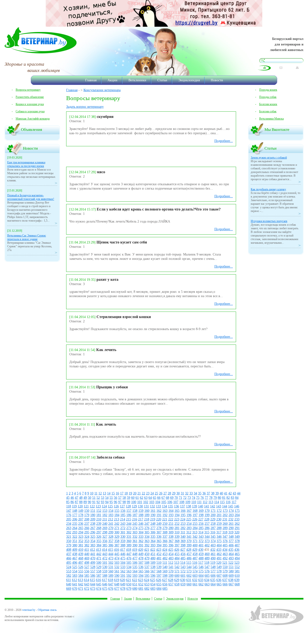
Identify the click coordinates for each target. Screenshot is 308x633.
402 (207, 545)
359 (122, 541)
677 (116, 588)
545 (195, 567)
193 (170, 515)
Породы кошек (268, 89)
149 (80, 510)
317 (218, 532)
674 (98, 588)
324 (86, 536)
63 (146, 497)
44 (238, 493)
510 (158, 562)
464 (231, 554)
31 (182, 493)
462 (219, 554)
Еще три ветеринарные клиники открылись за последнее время (26, 164)
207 (80, 519)
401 (201, 545)
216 (134, 519)
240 (104, 523)
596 (152, 575)
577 (213, 571)
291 (237, 528)
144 (224, 506)
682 (146, 588)
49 (85, 497)
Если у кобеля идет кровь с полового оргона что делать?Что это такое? (159, 209)
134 (164, 506)
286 (207, 528)
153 (104, 510)
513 (176, 562)
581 (237, 571)
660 (189, 584)
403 (213, 545)
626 (158, 580)
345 (213, 536)
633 (200, 580)
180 (92, 515)
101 (139, 502)
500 (98, 562)
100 (133, 502)
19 (130, 493)
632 (194, 580)
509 (152, 562)
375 (219, 541)
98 (124, 502)
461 (213, 554)
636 (218, 580)
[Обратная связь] (281, 68)
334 (146, 536)
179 (86, 515)
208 (86, 519)
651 (134, 584)
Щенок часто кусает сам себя (121, 242)
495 (68, 562)
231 (224, 519)
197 (195, 515)
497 (80, 562)
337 (164, 536)
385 (104, 545)
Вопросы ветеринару (28, 89)
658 (177, 584)
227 (200, 519)
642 (80, 584)
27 (165, 493)
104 (157, 502)
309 (170, 532)
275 (140, 528)
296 (92, 532)
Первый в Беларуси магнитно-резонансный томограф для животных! (30, 197)
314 (200, 532)
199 (207, 515)
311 (182, 532)
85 (68, 502)
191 (158, 515)
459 (201, 554)
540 (164, 567)
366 (164, 541)
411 (86, 549)
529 (98, 567)
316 (212, 532)
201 (219, 515)
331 (128, 536)
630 (182, 580)
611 (68, 580)
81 (223, 497)
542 (177, 567)
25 (156, 493)
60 (133, 497)
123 (98, 506)
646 (104, 584)
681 (140, 588)
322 (74, 536)
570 (170, 571)
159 (140, 510)
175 (237, 510)
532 (116, 567)
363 (146, 541)
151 (92, 510)
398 (183, 545)
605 (207, 575)
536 (140, 567)
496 (74, 562)
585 (86, 575)
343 (201, 536)
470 (92, 558)
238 (92, 523)
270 (110, 528)
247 (146, 523)
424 (164, 549)
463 (225, 554)
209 (92, 519)
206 (74, 519)
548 (213, 567)
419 (134, 549)
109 (187, 502)
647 (110, 584)
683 (152, 588)
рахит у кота (107, 279)
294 (80, 532)
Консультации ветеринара (102, 90)
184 (116, 515)
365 (158, 541)
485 (183, 558)
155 (116, 510)
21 (139, 493)
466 (68, 558)
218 (146, 519)
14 (108, 493)
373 (207, 541)
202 (225, 515)
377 (231, 541)
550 (225, 567)
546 (201, 567)
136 (176, 506)
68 (167, 497)
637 (224, 580)
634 (206, 580)
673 (92, 588)
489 (207, 558)
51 (94, 497)
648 (116, 584)
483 (170, 558)
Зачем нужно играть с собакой (269, 157)
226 (194, 519)
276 (146, 528)
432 (212, 549)
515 (188, 562)
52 (98, 497)
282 (183, 528)
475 (122, 558)
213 (116, 519)
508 (146, 562)
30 (178, 493)
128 (128, 506)
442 (98, 554)
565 (140, 571)
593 (134, 575)
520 (218, 562)
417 (122, 549)
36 (204, 493)
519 (212, 562)
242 (116, 523)
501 (104, 562)
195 (183, 515)
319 (230, 532)
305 (146, 532)
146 (236, 506)
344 (207, 536)
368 (177, 541)
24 (152, 493)
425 (170, 549)
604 (201, 575)
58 (124, 497)
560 (110, 571)
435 (230, 549)
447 (128, 554)
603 (195, 575)
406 (231, 545)
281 (177, 528)
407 (237, 545)
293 (74, 532)
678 (122, 588)
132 (152, 506)
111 (199, 502)
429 (194, 549)
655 (158, 584)
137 (182, 506)
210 (98, 519)
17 (121, 493)
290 (231, 528)
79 (215, 497)
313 (194, 532)
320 (236, 532)
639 (236, 580)
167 (189, 510)
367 (170, 541)
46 (72, 497)
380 (74, 545)
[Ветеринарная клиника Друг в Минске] (154, 25)
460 (207, 554)
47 (76, 497)
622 (134, 580)
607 (219, 575)
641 (74, 584)
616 (98, 580)
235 (74, 523)
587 (98, 575)
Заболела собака (110, 457)
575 (201, 571)
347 (225, 536)
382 (86, 545)
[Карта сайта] (297, 68)
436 (236, 549)
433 (218, 549)
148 (74, 510)
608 (225, 575)
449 (140, 554)
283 (189, 528)
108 (181, 502)
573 (189, 571)
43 (234, 493)
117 (233, 502)
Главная (90, 80)
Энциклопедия (189, 80)
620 (122, 580)
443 (104, 554)
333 (140, 536)
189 (146, 515)
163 (164, 510)
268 (98, 528)
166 (183, 510)
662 (201, 584)
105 (163, 502)
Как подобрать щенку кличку (268, 189)
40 (221, 493)
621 (128, 580)
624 (146, 580)
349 (237, 536)
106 (169, 502)
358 (116, 541)
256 (201, 523)
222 (170, 519)
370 (189, 541)
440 (86, 554)
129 (134, 506)
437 (68, 554)
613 (80, 580)
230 (218, 519)
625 (152, 580)
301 (122, 532)
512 (170, 562)
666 (225, 584)
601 (183, 575)
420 (140, 549)
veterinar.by (28, 610)
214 (122, 519)
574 (195, 571)
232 (230, 519)
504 (122, 562)
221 (164, 519)
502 (110, 562)
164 (170, 510)
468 (80, 558)
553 (68, 571)
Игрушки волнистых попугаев (269, 221)
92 (98, 502)
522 (230, 562)
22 (143, 493)
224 (182, 519)
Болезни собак (267, 111)
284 (195, 528)
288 (219, 528)
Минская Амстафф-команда (33, 118)
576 (207, 571)
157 (128, 510)
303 (134, 532)
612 (74, 580)
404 (219, 545)
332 (134, 536)
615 (92, 580)
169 (201, 510)
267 (92, 528)
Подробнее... (223, 141)
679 (128, 588)
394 (158, 545)
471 (98, 558)
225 (188, 519)
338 (170, 536)
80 (219, 497)
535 (134, 567)
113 (210, 502)
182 (104, 515)
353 (86, 541)
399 (189, 545)
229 (212, 519)
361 (134, 541)
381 (80, 545)
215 (128, 519)
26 (160, 493)
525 (74, 567)
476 (128, 558)
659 (183, 584)
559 (104, 571)
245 (134, 523)
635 (212, 580)
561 (116, 571)
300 (116, 532)
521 (224, 562)
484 (177, 558)
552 (237, 567)
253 (183, 523)
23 (147, 493)
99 (128, 502)
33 (191, 493)
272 (122, 528)
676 (110, 588)
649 (122, 584)
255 (195, 523)
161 (152, 510)
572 (183, 571)
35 (199, 493)
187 (134, 515)
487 (195, 558)
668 (237, 584)
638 (230, 580)
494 (237, 558)
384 (98, 545)
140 (200, 506)
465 (237, 554)
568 (158, 571)
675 (104, 588)
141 (206, 506)
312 (188, 532)
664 (213, 584)
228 (206, 519)
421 (146, 549)
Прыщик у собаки (112, 387)
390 (134, 545)
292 (68, 532)
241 (110, 523)
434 (224, 549)
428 (188, 549)
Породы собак (267, 97)
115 (222, 502)
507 (140, 562)
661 (195, 584)
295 (86, 532)
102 (145, 502)
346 (219, 536)
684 (158, 588)
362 (140, 541)
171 (213, 510)
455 (177, 554)
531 (110, 567)
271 (116, 528)
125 (110, 506)
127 (122, 506)
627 (164, 580)
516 (194, 562)
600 (177, 575)
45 (68, 497)
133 (158, 506)
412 (92, 549)
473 (110, 558)
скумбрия (105, 116)
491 (219, 558)
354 (92, 541)
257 (207, 523)
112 (205, 502)
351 (74, 541)
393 (152, 545)
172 (219, 510)
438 (74, 554)
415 (110, 549)
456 (183, 554)
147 (68, 510)
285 (201, 528)
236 (80, 523)
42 (230, 493)
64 (150, 497)
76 (202, 497)
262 (237, 523)
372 (201, 541)
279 (164, 528)
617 (104, 580)
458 (195, 554)
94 (107, 502)
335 (152, 536)
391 (140, 545)
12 (100, 493)
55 (111, 497)
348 (231, 536)
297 (98, 532)
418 (128, 549)
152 (98, 510)
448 (134, 554)
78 (210, 497)
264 (74, 528)
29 (173, 493)
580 (231, 571)
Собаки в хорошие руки (30, 111)
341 (189, 536)
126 (116, 506)
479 (146, 558)
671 (80, 588)
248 (152, 523)
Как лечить (106, 349)
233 (236, 519)
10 (91, 493)
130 (140, 506)
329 (116, 536)
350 (68, 541)
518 (206, 562)
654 (152, 584)
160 (146, 510)
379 (68, 545)
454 (170, 554)
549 (219, 567)
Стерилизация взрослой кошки (123, 316)
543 (183, 567)
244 (128, 523)
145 (230, 506)
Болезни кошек (268, 104)
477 (134, 558)
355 (98, 541)
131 (146, 506)
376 (225, 541)
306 (152, 532)
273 (128, 528)
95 (111, 502)
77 (206, 497)
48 (81, 497)
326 (98, 536)
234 (68, 523)
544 (189, 567)
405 (225, 545)
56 (115, 497)
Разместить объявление (30, 97)
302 (128, 532)
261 (231, 523)
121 (86, 506)
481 (158, 558)
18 (126, 493)
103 (151, 502)
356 (104, 541)
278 (158, 528)
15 (113, 493)
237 (86, 523)
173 (225, 510)
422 (152, 549)
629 (176, 580)
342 (195, 536)
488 (201, 558)
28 (169, 493)
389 (128, 545)
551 (231, 567)
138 (188, 506)
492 (225, 558)
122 (92, 506)
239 (98, 523)
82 (228, 497)
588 (104, 575)
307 (158, 532)
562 (122, 571)
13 (104, 493)
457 (189, 554)
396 (170, 545)
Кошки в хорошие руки (30, 104)
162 (158, 510)
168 (195, 510)
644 (92, 584)
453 (164, 554)
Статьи (162, 80)
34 (195, 493)
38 (212, 493)
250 (164, 523)
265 (80, 528)
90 (89, 502)
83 (232, 497)
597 (158, 575)
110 (193, 502)
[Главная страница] (264, 68)
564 (134, 571)
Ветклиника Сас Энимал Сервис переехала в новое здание (26, 237)
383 (92, 545)
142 (212, 506)
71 (180, 497)
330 (122, 536)
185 (122, 515)
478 (140, 558)
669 (68, 588)
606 (213, 575)
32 (186, 493)
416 (116, 549)
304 (140, 532)
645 (98, 584)
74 (193, 497)
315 (206, 532)
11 (95, 493)
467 (74, 558)
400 (195, 545)
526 (80, 567)
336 (158, 536)
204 (237, 515)
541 (170, 567)
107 (175, 502)
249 (158, 523)
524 (68, 567)
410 (80, 549)
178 (80, 515)
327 (104, 536)
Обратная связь (47, 610)
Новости (217, 80)
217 (140, 519)
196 (189, 515)
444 (110, 554)
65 (154, 497)
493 (231, 558)
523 (236, 562)
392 (146, 545)
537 (146, 567)
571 (177, 571)
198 (201, 515)
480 (152, 558)
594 (140, 575)
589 (110, 575)
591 (122, 575)
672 (86, 588)
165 (177, 510)
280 (170, 528)
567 (152, 571)
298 (104, 532)
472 (104, 558)
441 (92, 554)
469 (86, 558)
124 (104, 506)
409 (74, 549)
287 (213, 528)
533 (122, 567)
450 (146, 554)
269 (104, 528)
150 (86, 510)
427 (182, 549)
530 (104, 567)
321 (68, 536)
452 (158, 554)
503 (116, 562)
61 (137, 497)
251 (170, 523)
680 (134, 588)
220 (158, 519)
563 (128, 571)
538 (152, 567)
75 (197, 497)
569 (164, 571)
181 (98, 515)
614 (86, 580)
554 (74, 571)
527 (86, 567)
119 (74, 506)
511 (164, 562)
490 (213, 558)
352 (80, 541)
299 (110, 532)
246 (140, 523)
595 (146, 575)
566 (146, 571)
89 (85, 502)
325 (92, 536)
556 (86, 571)
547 (207, 567)
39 (217, 493)
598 (164, 575)
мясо (101, 172)
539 (158, 567)
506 (134, 562)
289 (225, 528)
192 (164, 515)
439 (80, 554)
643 (86, 584)
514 (182, 562)
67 (163, 497)
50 (89, 497)
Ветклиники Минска (271, 118)
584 (80, 575)
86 (72, 502)
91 (94, 502)
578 (219, 571)
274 (134, 528)
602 (189, 575)
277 (152, 528)
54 (107, 497)
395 (164, 545)
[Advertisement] (122, 156)
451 (152, 554)
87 (76, 502)
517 (200, 562)
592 (128, 575)
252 (177, 523)
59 (128, 497)
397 (177, 545)
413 (98, 549)
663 (207, 584)
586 (92, 575)
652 (140, 584)
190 (152, 515)
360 (128, 541)
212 (110, 519)
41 (225, 493)
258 (213, 523)
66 (158, 497)
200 (213, 515)
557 (92, 571)
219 (152, 519)
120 (80, 506)
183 (110, 515)
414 (104, 549)
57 (120, 497)
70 (176, 497)
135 (170, 506)
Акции (112, 80)
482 (164, 558)
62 (141, 497)
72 (184, 497)
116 (228, 502)
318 (224, 532)
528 (92, 567)
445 (116, 554)
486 (189, 558)
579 (225, 571)
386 (110, 545)
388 (122, 545)
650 (128, 584)
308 (164, 532)
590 (116, 575)
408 (68, 549)
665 (219, 584)
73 (189, 497)
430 (200, 549)
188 (140, 515)
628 (170, 580)
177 (74, 515)
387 (116, 545)
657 (170, 584)
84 (236, 497)
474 (116, 558)
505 (128, 562)
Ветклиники (137, 80)
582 (68, 575)
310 (177, 532)
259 (219, 523)
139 (194, 506)
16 (117, 493)
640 (68, 584)
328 (110, 536)
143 (218, 506)
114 (216, 502)
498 (86, 562)
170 (207, 510)
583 (74, 575)
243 (122, 523)
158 (134, 510)
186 (128, 515)
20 (134, 493)
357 (110, 541)
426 (176, 549)
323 (80, 536)
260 (225, 523)
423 (158, 549)
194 (177, 515)
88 (81, 502)
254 (189, 523)
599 (170, 575)
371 (195, 541)
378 (237, 541)
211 (104, 519)
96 (115, 502)
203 (231, 515)
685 (164, 588)
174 (231, 510)
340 (183, 536)
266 (86, 528)
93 (102, 502)
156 (122, 510)
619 (116, 580)
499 (92, 562)
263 (68, 528)
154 (110, 510)
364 (152, 541)
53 (102, 497)
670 (74, 588)
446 (122, 554)
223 (176, 519)
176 (68, 515)
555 (80, 571)
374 (213, 541)
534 (128, 567)
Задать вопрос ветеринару (85, 107)
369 (183, 541)
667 (231, 584)
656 (164, 584)
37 (208, 493)
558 (98, 571)
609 (231, 575)
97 (120, 502)
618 (110, 580)
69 (171, 497)
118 (68, 506)
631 (188, 580)
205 (68, 519)
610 (237, 575)
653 (146, 584)
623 (140, 580)
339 (177, 536)
